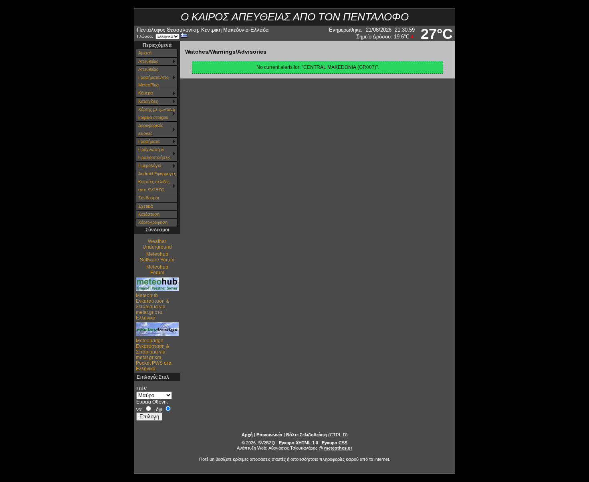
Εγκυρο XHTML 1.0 (298, 442)
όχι (159, 409)
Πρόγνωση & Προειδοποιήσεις (154, 153)
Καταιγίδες (148, 101)
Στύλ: (141, 389)
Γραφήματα (148, 141)
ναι (139, 409)
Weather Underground (157, 244)
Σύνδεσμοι (148, 197)
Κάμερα (145, 92)
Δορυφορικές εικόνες (150, 129)
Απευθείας (148, 61)
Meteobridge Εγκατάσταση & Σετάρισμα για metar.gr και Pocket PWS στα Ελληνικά (153, 355)
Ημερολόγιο (149, 165)
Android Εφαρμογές (157, 173)
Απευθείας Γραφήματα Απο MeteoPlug (153, 77)
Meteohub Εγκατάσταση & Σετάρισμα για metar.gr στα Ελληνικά (152, 307)
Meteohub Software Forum (157, 257)
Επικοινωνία (269, 434)
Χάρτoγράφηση (152, 222)
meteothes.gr (338, 448)
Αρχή (247, 434)
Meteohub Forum (157, 269)
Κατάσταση (148, 214)
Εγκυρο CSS (334, 442)
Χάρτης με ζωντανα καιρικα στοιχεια (156, 113)
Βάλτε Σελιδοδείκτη (306, 434)
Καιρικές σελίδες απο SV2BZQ (153, 185)
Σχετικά (145, 206)
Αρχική (144, 52)
